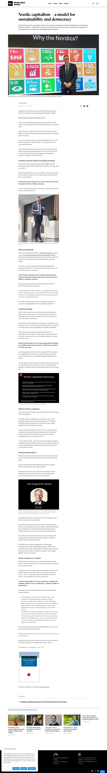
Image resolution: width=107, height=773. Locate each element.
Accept (23, 768)
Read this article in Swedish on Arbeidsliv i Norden (31, 117)
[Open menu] (97, 3)
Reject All (31, 768)
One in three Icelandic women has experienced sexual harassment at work (90, 717)
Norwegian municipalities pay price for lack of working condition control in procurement (43, 702)
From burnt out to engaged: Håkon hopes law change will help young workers (16, 730)
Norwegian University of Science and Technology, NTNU (39, 255)
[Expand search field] (93, 3)
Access (47, 687)
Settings (16, 768)
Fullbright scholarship (46, 253)
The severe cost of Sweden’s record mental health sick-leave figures (52, 729)
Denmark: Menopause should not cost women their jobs (34, 729)
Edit (102, 771)
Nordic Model (22, 696)
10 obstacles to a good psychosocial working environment (70, 729)
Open (43, 687)
